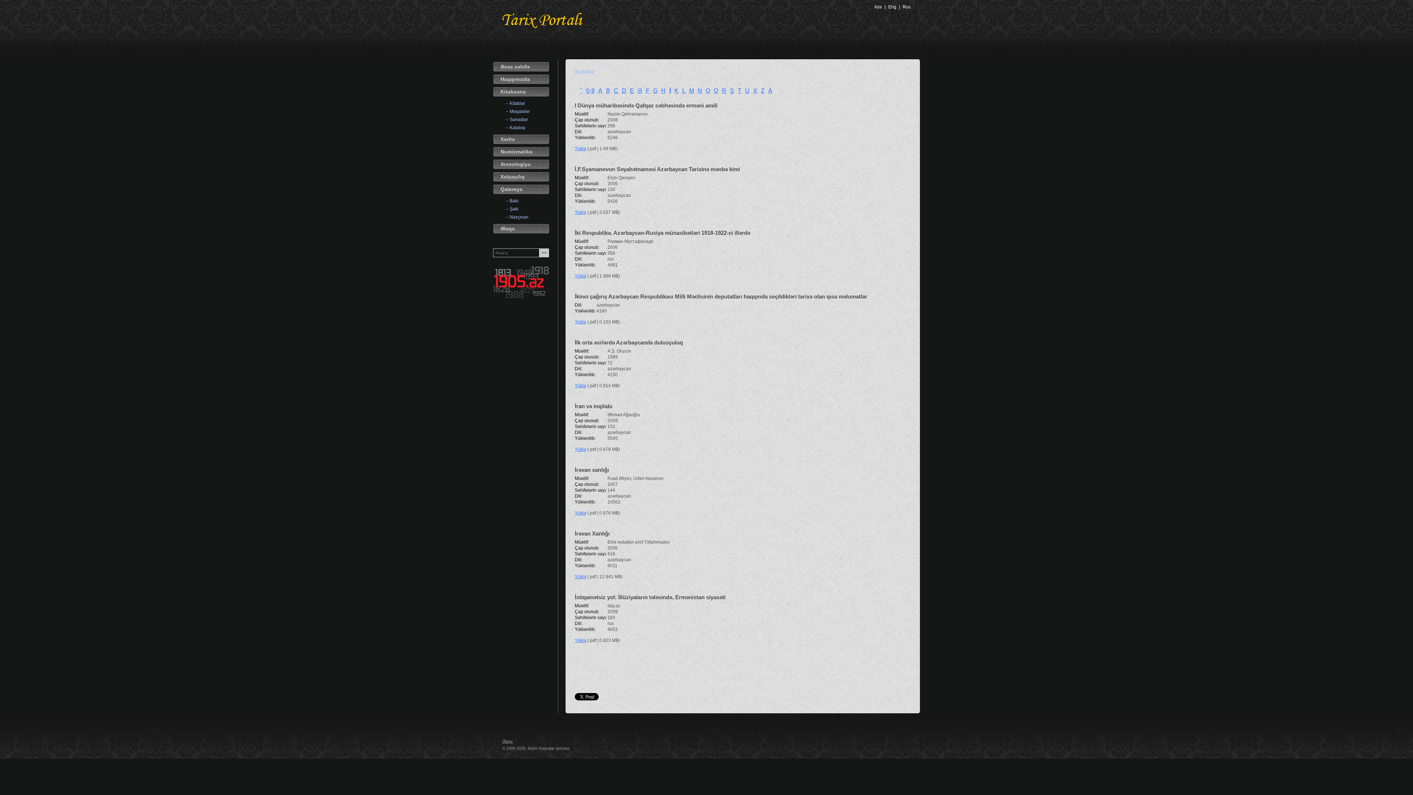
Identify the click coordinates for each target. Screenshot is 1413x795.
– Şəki (512, 209)
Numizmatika (516, 152)
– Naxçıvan (517, 217)
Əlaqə (507, 229)
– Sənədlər (517, 119)
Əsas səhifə (515, 67)
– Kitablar (515, 103)
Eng (892, 7)
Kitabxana (513, 92)
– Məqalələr (518, 111)
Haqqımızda (515, 79)
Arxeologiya (515, 164)
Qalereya (511, 189)
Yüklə (580, 148)
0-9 (590, 91)
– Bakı (512, 201)
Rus (907, 7)
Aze (878, 7)
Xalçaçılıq (512, 177)
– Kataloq (515, 127)
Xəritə (507, 139)
